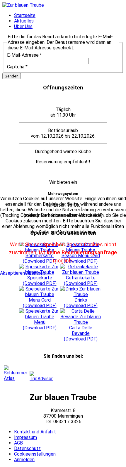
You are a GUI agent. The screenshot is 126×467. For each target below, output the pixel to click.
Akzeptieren (12, 273)
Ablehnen (35, 273)
